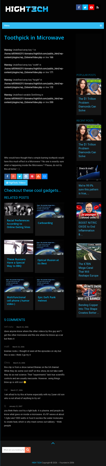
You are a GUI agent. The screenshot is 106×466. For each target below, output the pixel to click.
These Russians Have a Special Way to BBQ (16, 263)
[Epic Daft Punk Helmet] (49, 285)
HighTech (13, 182)
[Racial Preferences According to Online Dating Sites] (18, 210)
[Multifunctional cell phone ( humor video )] (18, 285)
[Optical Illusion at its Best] (49, 248)
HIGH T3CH (36, 463)
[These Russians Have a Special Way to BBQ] (18, 247)
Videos (22, 182)
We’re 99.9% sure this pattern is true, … (88, 189)
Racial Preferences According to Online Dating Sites (18, 224)
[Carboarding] (49, 211)
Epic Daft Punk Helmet (47, 299)
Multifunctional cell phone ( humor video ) (18, 301)
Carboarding (45, 223)
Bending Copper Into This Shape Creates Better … (89, 308)
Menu (7, 25)
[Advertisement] (91, 55)
